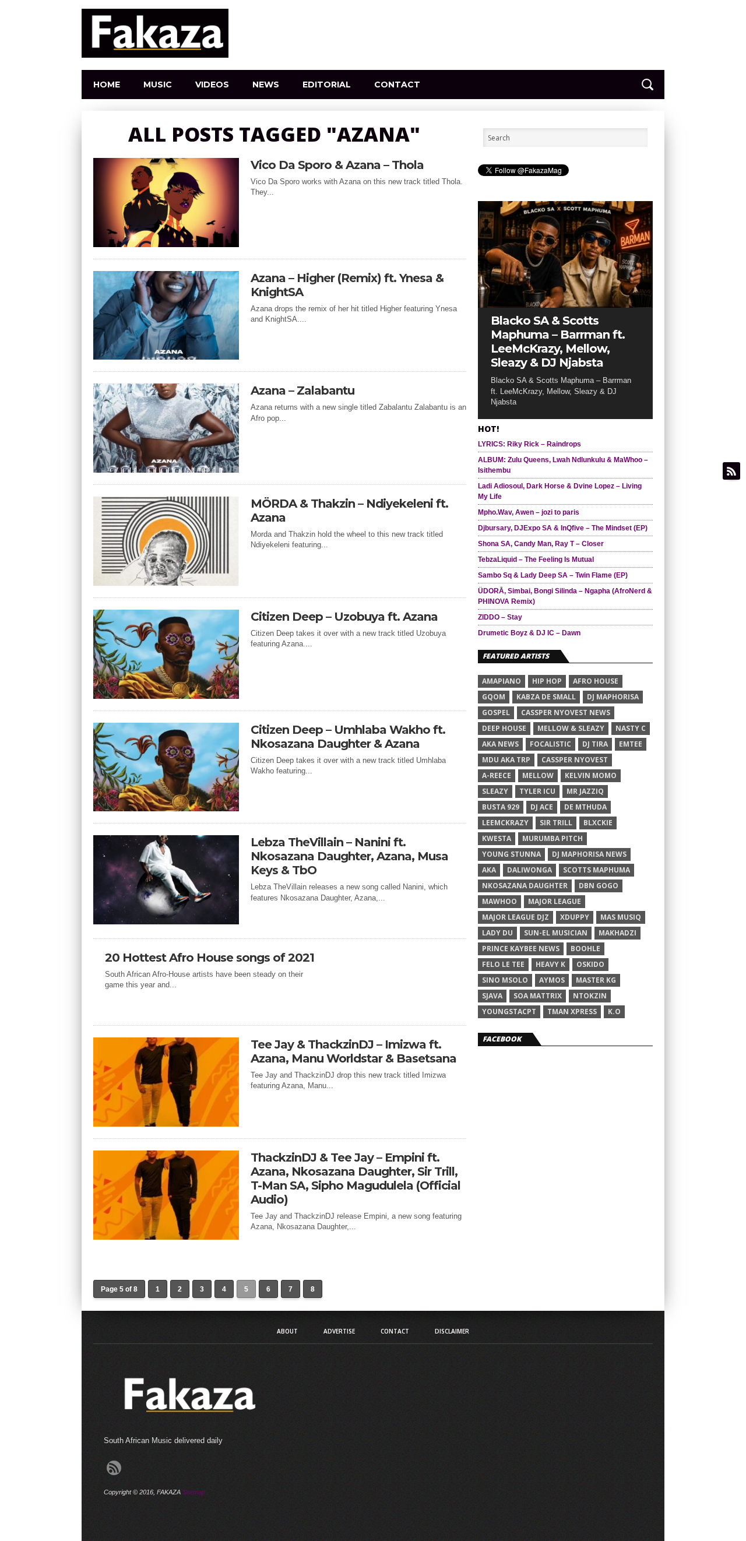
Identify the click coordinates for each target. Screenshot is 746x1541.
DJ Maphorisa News (589, 854)
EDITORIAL (326, 84)
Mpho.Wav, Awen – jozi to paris (528, 512)
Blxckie (598, 823)
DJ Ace (541, 807)
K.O (614, 1011)
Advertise (339, 1331)
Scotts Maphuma (596, 870)
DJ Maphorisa (613, 697)
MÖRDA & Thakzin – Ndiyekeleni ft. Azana (349, 511)
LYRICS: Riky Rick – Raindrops (529, 444)
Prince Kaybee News (521, 949)
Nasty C (630, 728)
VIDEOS (212, 84)
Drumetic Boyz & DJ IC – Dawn (529, 633)
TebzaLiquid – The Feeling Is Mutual (536, 559)
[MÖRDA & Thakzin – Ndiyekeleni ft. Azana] (166, 582)
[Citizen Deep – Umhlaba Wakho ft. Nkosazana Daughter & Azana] (166, 808)
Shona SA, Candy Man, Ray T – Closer (541, 544)
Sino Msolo (505, 980)
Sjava (492, 996)
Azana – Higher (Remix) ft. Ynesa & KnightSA (347, 285)
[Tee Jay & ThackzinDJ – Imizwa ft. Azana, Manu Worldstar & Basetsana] (166, 1123)
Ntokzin (590, 996)
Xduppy (574, 917)
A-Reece (496, 775)
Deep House (504, 728)
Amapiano (501, 681)
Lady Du (497, 933)
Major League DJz (515, 917)
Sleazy (495, 791)
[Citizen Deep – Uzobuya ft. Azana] (166, 696)
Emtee (630, 744)
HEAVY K (550, 964)
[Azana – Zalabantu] (166, 469)
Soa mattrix (537, 996)
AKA (489, 870)
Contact (397, 84)
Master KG (596, 980)
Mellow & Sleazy (570, 728)
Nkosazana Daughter (525, 886)
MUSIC (157, 84)
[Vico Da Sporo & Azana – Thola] (166, 244)
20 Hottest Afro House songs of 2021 (209, 958)
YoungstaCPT (509, 1011)
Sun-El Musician (555, 933)
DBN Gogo (598, 886)
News (265, 84)
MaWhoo (499, 901)
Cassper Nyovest (574, 760)
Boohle (585, 949)
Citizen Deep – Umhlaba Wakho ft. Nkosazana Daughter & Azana (348, 737)
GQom (493, 697)
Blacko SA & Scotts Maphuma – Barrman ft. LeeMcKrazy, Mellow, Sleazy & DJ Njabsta (558, 342)
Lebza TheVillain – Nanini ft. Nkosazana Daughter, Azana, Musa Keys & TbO (349, 856)
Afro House (595, 681)
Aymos (552, 980)
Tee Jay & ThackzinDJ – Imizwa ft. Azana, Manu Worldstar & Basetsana (353, 1051)
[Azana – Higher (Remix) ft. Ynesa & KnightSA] (166, 356)
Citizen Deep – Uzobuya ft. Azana (344, 617)
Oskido (590, 964)
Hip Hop (547, 681)
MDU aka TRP (506, 760)
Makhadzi (617, 933)
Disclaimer (452, 1331)
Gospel (496, 712)
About (287, 1331)
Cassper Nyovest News (565, 712)
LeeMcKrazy (505, 823)
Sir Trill (556, 823)
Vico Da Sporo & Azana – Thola (337, 165)
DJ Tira (595, 744)
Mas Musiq (620, 917)
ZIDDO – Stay (500, 617)
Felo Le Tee (503, 964)
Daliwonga (529, 870)
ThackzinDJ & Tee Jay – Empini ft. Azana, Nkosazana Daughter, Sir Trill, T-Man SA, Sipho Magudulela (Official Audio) (355, 1178)
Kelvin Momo (591, 775)
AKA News (500, 744)
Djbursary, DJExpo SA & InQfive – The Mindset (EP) (563, 528)
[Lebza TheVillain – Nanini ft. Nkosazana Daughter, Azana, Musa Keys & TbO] (166, 921)
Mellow (538, 775)
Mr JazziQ (585, 791)
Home (106, 84)
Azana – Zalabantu (302, 390)
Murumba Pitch (552, 838)
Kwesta (496, 838)
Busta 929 (500, 807)
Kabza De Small (546, 697)
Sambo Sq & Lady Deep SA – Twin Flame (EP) (553, 575)
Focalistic (550, 744)
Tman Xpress (572, 1011)
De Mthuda (585, 807)
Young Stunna (511, 854)
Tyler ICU (537, 791)
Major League (554, 901)
